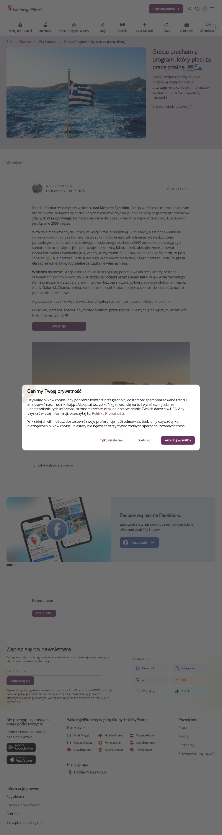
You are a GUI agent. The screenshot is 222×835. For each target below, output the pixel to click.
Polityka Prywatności (108, 413)
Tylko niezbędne (111, 440)
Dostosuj (143, 440)
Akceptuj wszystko (178, 440)
